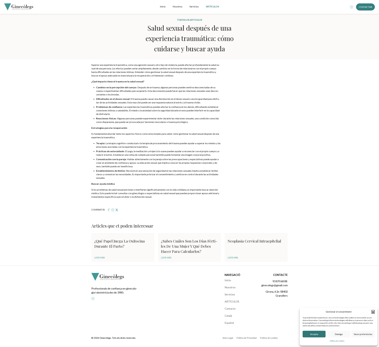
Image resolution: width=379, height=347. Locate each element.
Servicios (194, 6)
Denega (339, 334)
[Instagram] (351, 7)
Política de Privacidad (246, 338)
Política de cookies (337, 341)
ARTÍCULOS (212, 6)
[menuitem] (239, 280)
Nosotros (177, 6)
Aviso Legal (228, 338)
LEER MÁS (99, 257)
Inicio (163, 6)
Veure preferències (363, 334)
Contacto (230, 308)
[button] (373, 311)
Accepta (314, 334)
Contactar (365, 7)
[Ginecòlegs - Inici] (18, 6)
